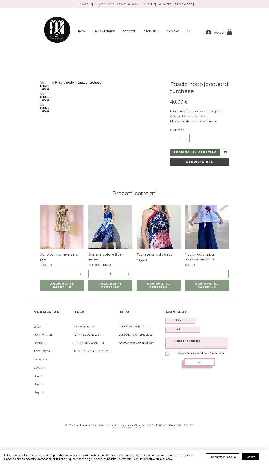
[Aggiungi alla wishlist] (225, 152)
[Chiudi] (263, 457)
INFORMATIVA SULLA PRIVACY (93, 351)
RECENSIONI (42, 351)
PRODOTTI (40, 343)
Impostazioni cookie (223, 457)
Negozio (39, 375)
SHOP (37, 326)
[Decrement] (173, 138)
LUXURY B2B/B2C (44, 334)
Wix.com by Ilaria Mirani (136, 427)
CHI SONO (40, 359)
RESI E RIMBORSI (84, 326)
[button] (135, 4)
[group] (134, 248)
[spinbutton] (180, 138)
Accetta (250, 457)
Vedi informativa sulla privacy (153, 459)
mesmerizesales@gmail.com (136, 342)
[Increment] (186, 138)
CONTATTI (40, 367)
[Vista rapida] (62, 227)
